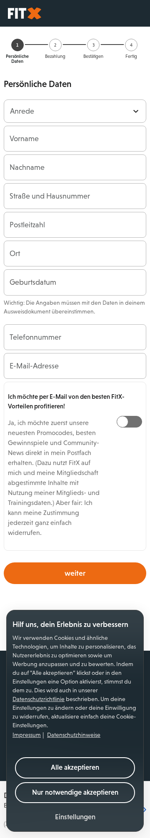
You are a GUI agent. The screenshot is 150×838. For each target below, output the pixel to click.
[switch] (129, 422)
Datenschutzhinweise (73, 734)
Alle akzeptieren (75, 767)
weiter (75, 573)
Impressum (26, 734)
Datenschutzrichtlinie (38, 699)
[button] (75, 817)
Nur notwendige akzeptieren (75, 792)
